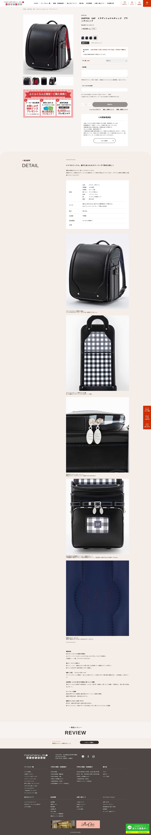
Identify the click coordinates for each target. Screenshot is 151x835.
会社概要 (53, 802)
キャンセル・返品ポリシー (109, 811)
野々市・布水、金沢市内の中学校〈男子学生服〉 (88, 774)
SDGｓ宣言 (53, 811)
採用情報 (53, 806)
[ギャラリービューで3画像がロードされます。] (44, 81)
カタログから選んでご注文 (30, 786)
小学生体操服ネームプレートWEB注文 (60, 783)
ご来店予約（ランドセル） (30, 790)
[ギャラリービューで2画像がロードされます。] (36, 81)
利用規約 (105, 809)
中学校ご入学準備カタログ (83, 776)
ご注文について (80, 802)
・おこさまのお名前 (87, 85)
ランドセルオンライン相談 (30, 793)
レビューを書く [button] (89, 742)
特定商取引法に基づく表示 (109, 806)
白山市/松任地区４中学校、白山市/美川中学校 (88, 771)
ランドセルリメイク (29, 781)
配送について (80, 806)
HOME (24, 9)
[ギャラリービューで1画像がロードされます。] (27, 81)
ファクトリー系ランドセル (30, 776)
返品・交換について (108, 109)
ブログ (104, 771)
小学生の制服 (54, 771)
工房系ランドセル (28, 774)
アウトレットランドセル (30, 779)
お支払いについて (81, 804)
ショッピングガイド (95, 109)
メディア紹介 (106, 776)
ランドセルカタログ (29, 788)
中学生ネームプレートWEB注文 (84, 781)
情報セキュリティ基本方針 (57, 816)
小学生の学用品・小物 (56, 776)
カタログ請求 (27, 806)
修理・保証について (122, 109)
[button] (139, 3)
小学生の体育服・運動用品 (57, 774)
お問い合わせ (106, 802)
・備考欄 (83, 67)
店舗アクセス (54, 804)
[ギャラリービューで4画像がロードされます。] (52, 81)
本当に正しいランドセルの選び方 (32, 804)
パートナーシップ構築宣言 (57, 813)
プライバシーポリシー (108, 804)
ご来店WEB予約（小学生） (57, 781)
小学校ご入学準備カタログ (57, 779)
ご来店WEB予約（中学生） (83, 779)
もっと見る (104, 140)
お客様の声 (53, 809)
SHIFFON (83, 15)
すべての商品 (27, 771)
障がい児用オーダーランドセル (31, 783)
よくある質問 (80, 809)
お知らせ (105, 774)
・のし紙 (85, 60)
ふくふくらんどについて (30, 802)
